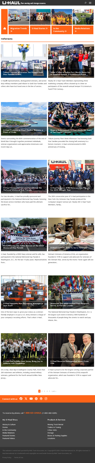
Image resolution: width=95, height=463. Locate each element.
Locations (51, 438)
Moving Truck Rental (55, 424)
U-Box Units (52, 430)
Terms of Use (18, 457)
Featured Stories (8, 435)
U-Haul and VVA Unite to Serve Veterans (68, 248)
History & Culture (9, 424)
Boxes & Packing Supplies (57, 435)
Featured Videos (8, 438)
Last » (54, 391)
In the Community (9, 430)
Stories (5, 427)
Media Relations (8, 433)
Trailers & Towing (54, 427)
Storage (51, 433)
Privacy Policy (6, 457)
